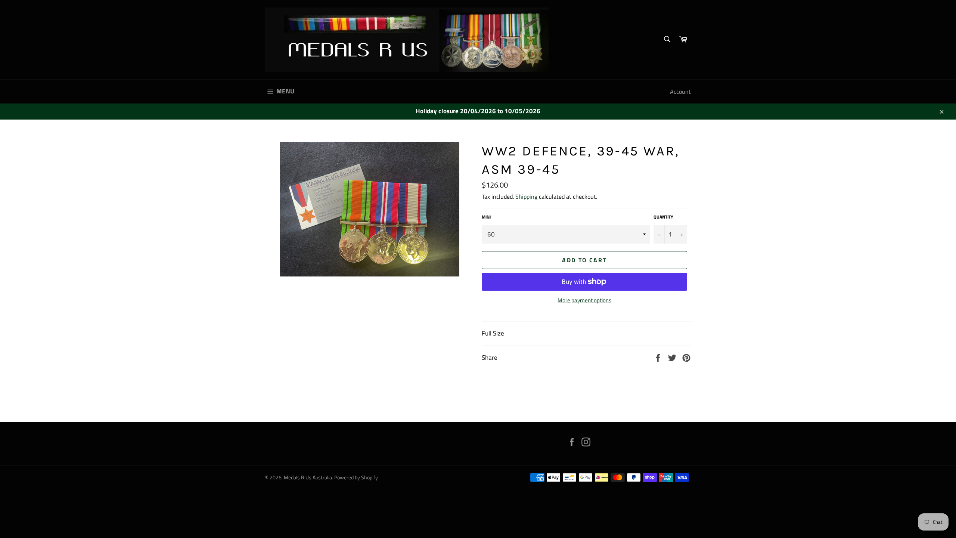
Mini (486, 217)
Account (680, 91)
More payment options (584, 300)
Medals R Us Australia (308, 477)
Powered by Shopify (356, 477)
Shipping (526, 196)
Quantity (663, 217)
